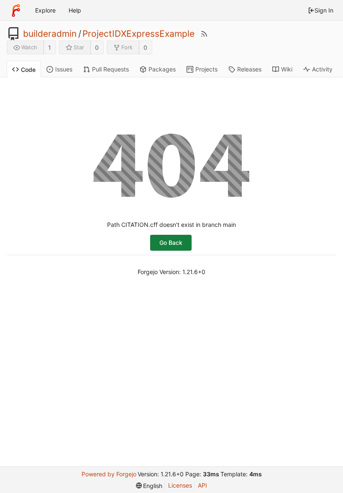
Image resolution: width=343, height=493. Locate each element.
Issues (63, 69)
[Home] (16, 10)
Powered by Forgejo (109, 474)
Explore (45, 10)
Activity (322, 69)
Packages (162, 69)
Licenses (180, 485)
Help (75, 10)
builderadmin (50, 34)
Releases (249, 69)
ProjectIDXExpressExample (138, 34)
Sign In (324, 10)
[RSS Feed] (204, 34)
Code (28, 69)
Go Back (170, 242)
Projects (206, 69)
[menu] (149, 485)
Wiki (286, 69)
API (202, 485)
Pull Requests (110, 69)
